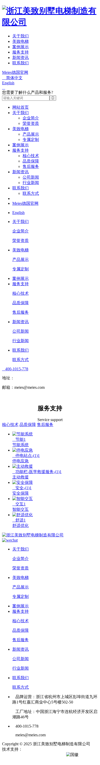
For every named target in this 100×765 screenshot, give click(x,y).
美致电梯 (20, 41)
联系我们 (20, 63)
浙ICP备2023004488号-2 (44, 754)
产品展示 (31, 134)
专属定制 (31, 139)
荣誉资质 (31, 123)
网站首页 (20, 107)
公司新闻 (31, 177)
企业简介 (31, 118)
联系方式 (31, 193)
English (8, 83)
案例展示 (20, 47)
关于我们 (20, 36)
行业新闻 (31, 182)
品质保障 (31, 161)
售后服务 (31, 166)
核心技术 (31, 156)
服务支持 (20, 52)
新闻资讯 (20, 57)
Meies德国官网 (15, 72)
